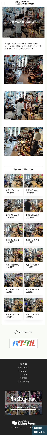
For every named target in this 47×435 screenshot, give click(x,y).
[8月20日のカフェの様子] (13, 255)
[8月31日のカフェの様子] (13, 181)
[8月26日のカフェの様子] (33, 205)
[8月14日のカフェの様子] (13, 305)
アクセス (23, 375)
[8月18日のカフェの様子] (13, 280)
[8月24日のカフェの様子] (13, 230)
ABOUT (23, 364)
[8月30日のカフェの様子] (33, 181)
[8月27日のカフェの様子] (13, 205)
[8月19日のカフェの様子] (33, 255)
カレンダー (23, 371)
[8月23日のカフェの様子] (33, 230)
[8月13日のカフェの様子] (33, 305)
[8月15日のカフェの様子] (33, 280)
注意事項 (23, 378)
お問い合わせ (23, 382)
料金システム (23, 368)
